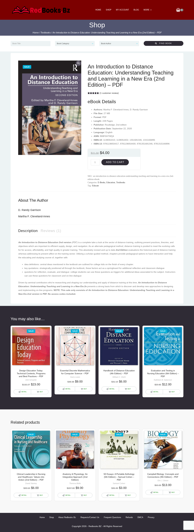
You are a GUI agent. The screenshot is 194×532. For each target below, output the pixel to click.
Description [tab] (28, 231)
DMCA (140, 517)
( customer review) (109, 93)
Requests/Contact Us (89, 517)
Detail (24, 392)
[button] (78, 63)
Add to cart (115, 162)
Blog (136, 10)
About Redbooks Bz (67, 517)
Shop (108, 10)
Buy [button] (41, 392)
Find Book (164, 43)
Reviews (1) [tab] (51, 231)
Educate (95, 186)
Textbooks (45, 32)
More (147, 10)
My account (122, 10)
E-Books (101, 182)
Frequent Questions (112, 517)
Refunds (129, 517)
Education (110, 182)
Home (98, 10)
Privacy (151, 517)
